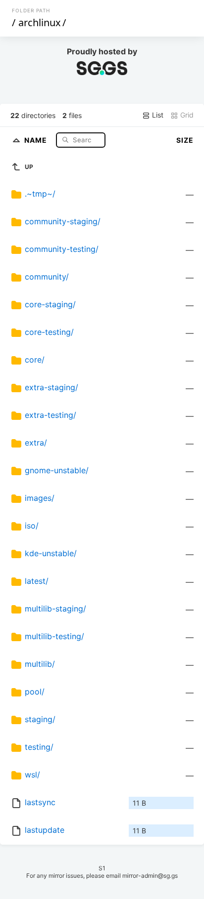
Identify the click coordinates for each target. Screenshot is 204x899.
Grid (186, 115)
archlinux (39, 22)
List (156, 115)
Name (36, 139)
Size (185, 140)
